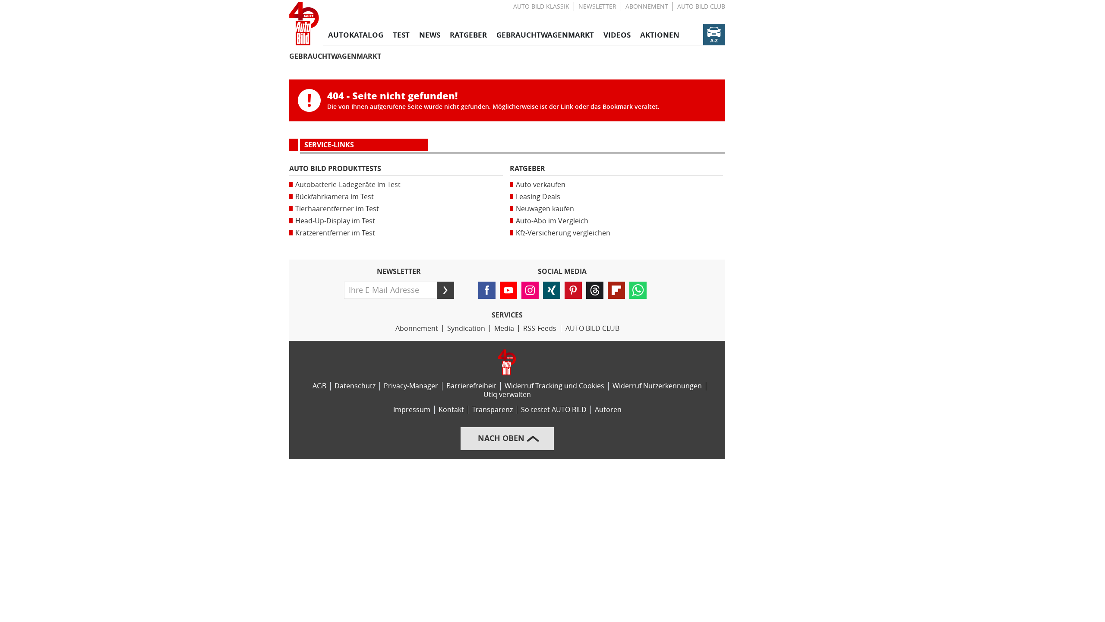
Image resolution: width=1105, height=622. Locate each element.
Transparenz (492, 410)
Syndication (466, 328)
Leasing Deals (538, 197)
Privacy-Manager (411, 386)
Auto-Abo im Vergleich (552, 221)
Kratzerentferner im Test (335, 233)
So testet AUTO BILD (554, 410)
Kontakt (451, 410)
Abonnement (646, 6)
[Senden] (445, 290)
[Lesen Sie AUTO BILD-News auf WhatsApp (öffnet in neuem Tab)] (638, 290)
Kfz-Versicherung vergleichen (563, 233)
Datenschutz (355, 386)
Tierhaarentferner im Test (337, 209)
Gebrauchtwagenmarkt (335, 56)
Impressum (411, 410)
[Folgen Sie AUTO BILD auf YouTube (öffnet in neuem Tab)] (508, 290)
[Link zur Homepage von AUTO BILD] (304, 23)
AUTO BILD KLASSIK (541, 6)
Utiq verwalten (507, 394)
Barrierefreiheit (471, 386)
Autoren (608, 410)
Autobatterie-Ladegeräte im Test (348, 185)
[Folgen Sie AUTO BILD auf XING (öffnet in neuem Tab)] (551, 290)
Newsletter (597, 6)
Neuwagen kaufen (545, 209)
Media (504, 328)
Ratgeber (527, 169)
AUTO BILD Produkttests (335, 169)
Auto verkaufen (540, 185)
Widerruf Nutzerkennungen (657, 386)
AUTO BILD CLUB (701, 6)
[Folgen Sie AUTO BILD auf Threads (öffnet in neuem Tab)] (594, 290)
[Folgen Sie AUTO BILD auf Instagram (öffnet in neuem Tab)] (530, 290)
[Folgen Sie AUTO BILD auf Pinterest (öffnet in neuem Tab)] (573, 290)
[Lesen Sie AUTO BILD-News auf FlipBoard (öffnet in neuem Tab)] (616, 290)
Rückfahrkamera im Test (334, 197)
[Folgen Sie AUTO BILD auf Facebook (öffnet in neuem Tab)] (487, 290)
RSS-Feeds (539, 328)
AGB (319, 386)
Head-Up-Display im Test (335, 221)
